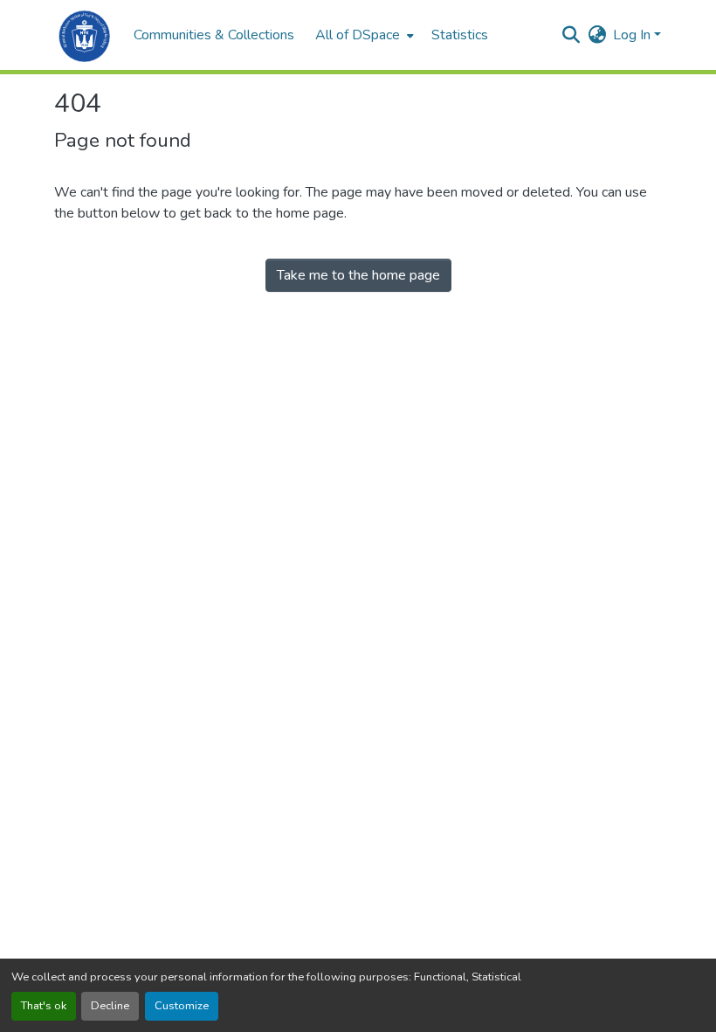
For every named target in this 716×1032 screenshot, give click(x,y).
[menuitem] (363, 35)
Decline (110, 1006)
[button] (85, 35)
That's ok (43, 1006)
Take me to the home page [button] (358, 275)
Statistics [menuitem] (459, 35)
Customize (182, 1006)
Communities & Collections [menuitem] (214, 35)
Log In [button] (633, 35)
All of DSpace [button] (357, 35)
